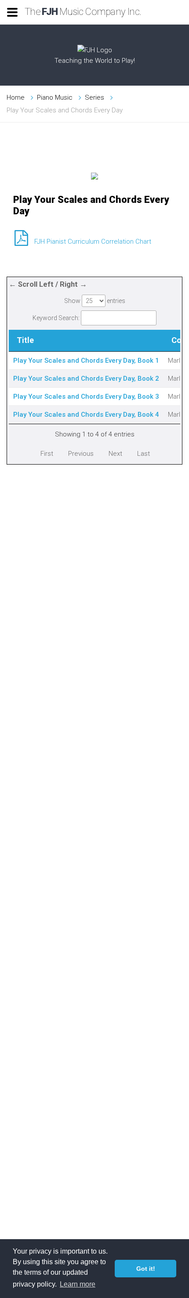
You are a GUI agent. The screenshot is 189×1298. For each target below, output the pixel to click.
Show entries (94, 300)
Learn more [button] (77, 1284)
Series (94, 97)
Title (25, 340)
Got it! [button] (145, 1268)
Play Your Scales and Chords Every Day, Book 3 (86, 396)
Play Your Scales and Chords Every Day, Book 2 (86, 378)
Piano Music (55, 97)
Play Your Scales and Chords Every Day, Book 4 (86, 414)
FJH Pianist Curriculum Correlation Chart (92, 241)
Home (16, 97)
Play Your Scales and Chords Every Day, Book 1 (86, 360)
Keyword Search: (56, 317)
